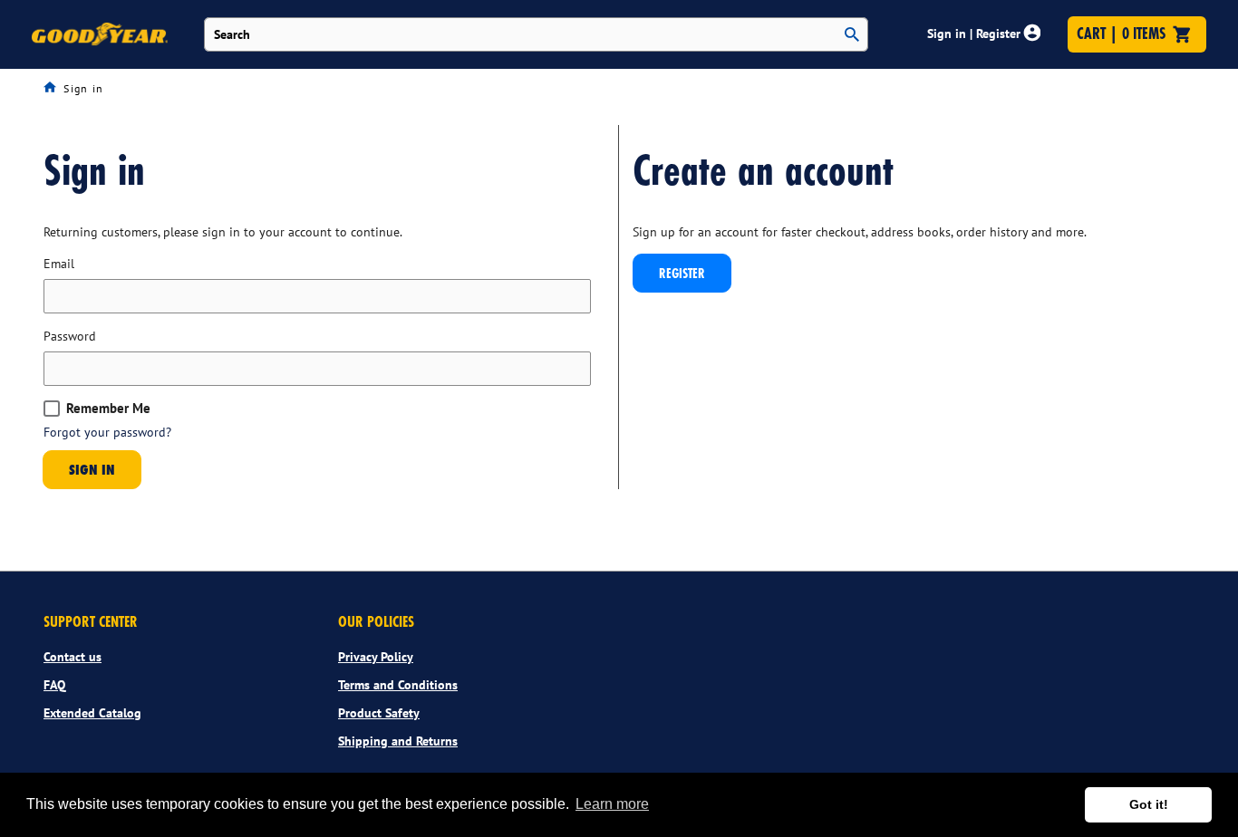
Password (70, 335)
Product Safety (379, 713)
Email (59, 263)
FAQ (54, 685)
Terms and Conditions (398, 685)
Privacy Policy (375, 657)
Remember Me (108, 408)
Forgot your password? (107, 431)
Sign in (92, 469)
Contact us (73, 657)
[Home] (53, 87)
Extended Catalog (92, 713)
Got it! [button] (1148, 804)
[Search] (852, 35)
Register (682, 273)
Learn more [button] (612, 804)
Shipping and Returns (398, 741)
